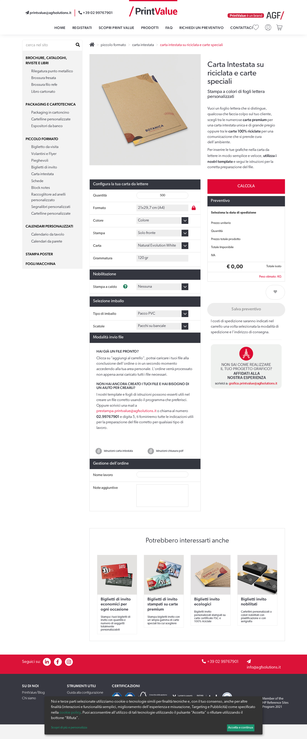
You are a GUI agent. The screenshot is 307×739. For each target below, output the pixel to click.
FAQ (169, 28)
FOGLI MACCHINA (41, 264)
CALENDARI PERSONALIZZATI (49, 226)
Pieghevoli (39, 161)
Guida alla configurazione (85, 693)
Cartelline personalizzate (51, 119)
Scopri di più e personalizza (69, 727)
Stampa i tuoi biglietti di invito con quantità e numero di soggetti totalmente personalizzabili (115, 623)
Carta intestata (42, 174)
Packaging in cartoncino (50, 113)
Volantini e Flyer (43, 154)
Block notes (40, 188)
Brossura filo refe (44, 85)
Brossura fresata (43, 78)
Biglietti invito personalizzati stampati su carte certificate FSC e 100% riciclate (210, 616)
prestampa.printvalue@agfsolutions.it (126, 411)
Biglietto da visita (44, 147)
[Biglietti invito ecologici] (210, 575)
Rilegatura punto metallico (52, 71)
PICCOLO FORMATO (42, 139)
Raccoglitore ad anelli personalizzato (48, 197)
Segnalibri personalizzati (50, 207)
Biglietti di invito (44, 167)
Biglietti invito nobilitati (254, 602)
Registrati (82, 28)
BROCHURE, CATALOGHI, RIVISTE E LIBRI (46, 60)
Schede (37, 181)
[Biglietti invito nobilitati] (257, 575)
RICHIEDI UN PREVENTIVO (201, 28)
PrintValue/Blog (33, 693)
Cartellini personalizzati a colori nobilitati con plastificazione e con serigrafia (256, 616)
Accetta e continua (240, 727)
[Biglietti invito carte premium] (164, 575)
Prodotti (150, 28)
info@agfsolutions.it (264, 668)
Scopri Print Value (116, 28)
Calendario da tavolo (47, 234)
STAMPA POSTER (39, 254)
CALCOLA (246, 186)
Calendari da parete (46, 241)
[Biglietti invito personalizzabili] (117, 575)
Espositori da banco (47, 126)
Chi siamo (29, 698)
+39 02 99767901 (223, 662)
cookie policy (70, 713)
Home (60, 28)
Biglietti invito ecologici (207, 602)
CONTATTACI (241, 28)
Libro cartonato (43, 92)
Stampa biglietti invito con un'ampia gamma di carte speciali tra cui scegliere (163, 620)
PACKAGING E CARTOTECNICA (51, 104)
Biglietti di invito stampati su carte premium (162, 604)
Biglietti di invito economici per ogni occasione (116, 604)
